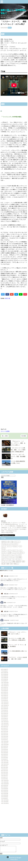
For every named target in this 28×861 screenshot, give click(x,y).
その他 (9, 552)
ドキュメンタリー (6, 555)
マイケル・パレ (10, 559)
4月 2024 (4, 715)
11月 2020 (4, 782)
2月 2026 (4, 679)
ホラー (10, 27)
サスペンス (15, 550)
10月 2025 (4, 685)
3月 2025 (4, 697)
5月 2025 (4, 694)
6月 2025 (4, 692)
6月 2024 (4, 711)
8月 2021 (4, 767)
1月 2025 (4, 700)
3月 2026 (4, 677)
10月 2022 (4, 744)
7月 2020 (4, 788)
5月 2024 (4, 713)
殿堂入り (16, 563)
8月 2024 (4, 708)
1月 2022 (4, 759)
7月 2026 (4, 671)
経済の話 (18, 561)
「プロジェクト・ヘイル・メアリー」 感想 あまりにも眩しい (18, 443)
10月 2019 (4, 803)
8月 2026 (4, 669)
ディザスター (20, 552)
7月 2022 (4, 749)
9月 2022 (4, 746)
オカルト (15, 546)
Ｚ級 (12, 542)
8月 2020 (4, 787)
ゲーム (3, 548)
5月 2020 (4, 791)
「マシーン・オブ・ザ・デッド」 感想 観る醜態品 (18, 456)
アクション (17, 542)
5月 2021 (4, 772)
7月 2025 (4, 690)
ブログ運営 (18, 557)
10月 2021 (4, 764)
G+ (12, 294)
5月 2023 (4, 733)
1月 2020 (4, 798)
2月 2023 (4, 738)
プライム (12, 557)
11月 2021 (4, 762)
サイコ (9, 550)
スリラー (4, 552)
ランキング (4, 561)
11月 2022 (4, 743)
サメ (21, 550)
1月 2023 (4, 739)
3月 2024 (4, 716)
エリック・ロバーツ (7, 546)
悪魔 (14, 561)
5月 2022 (4, 752)
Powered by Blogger (15, 857)
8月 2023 (4, 728)
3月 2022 (4, 756)
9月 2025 (4, 687)
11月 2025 (4, 684)
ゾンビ (14, 552)
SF (8, 542)
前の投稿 (23, 436)
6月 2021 (4, 770)
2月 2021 (4, 777)
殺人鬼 (3, 563)
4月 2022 (4, 754)
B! (16, 294)
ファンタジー (5, 557)
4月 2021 (4, 774)
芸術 (23, 561)
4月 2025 (4, 695)
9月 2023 (4, 726)
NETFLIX (4, 542)
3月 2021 (4, 775)
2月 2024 (4, 718)
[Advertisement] (14, 363)
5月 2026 (4, 674)
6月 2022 (4, 751)
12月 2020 (4, 780)
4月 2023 (4, 734)
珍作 (11, 563)
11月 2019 (4, 801)
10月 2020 (4, 783)
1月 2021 (4, 778)
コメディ (4, 550)
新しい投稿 (5, 436)
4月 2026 (4, 676)
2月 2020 (4, 796)
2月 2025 (4, 698)
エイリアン (15, 544)
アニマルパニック (6, 544)
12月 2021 (4, 760)
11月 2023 (4, 723)
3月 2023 (4, 736)
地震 (8, 563)
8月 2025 (4, 689)
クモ (20, 546)
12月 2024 (4, 702)
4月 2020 (4, 793)
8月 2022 (4, 747)
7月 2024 (4, 710)
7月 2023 (4, 729)
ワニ (10, 561)
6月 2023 (4, 731)
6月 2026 (4, 672)
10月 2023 (4, 725)
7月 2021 (4, 769)
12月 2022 (4, 741)
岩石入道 (3, 521)
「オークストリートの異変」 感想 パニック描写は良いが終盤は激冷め (18, 449)
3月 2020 (4, 795)
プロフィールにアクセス (7, 532)
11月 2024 (4, 703)
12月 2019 (4, 800)
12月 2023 (4, 721)
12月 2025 (4, 682)
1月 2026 (4, 680)
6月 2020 (4, 790)
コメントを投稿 (5, 431)
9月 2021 (4, 765)
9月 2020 (4, 785)
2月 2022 (4, 757)
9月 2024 (4, 707)
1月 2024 (4, 720)
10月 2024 (4, 705)
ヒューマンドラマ (16, 555)
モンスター (18, 559)
